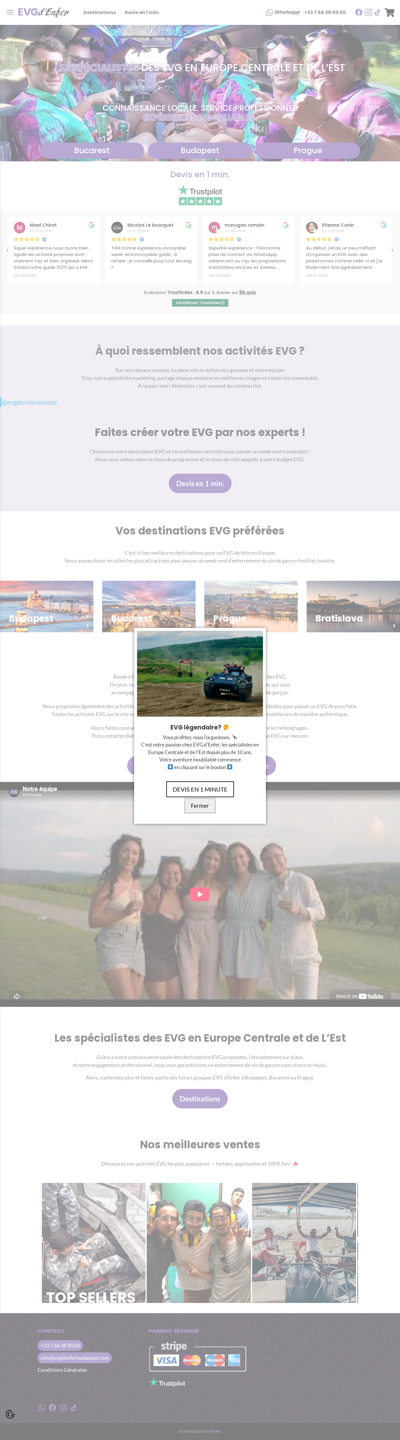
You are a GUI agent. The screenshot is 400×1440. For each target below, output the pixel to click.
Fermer (200, 805)
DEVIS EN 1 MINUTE (200, 789)
